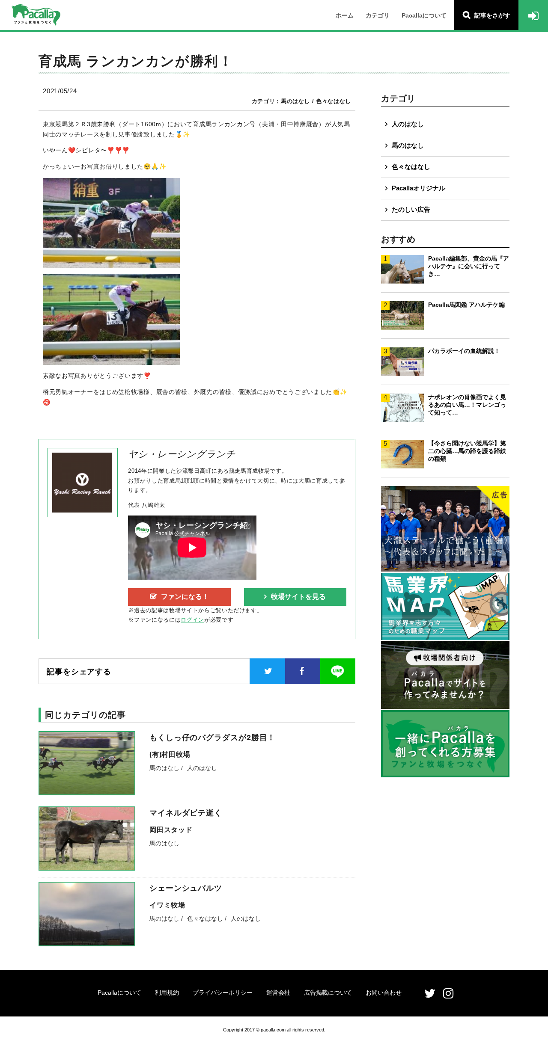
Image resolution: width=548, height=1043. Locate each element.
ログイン (192, 619)
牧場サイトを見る (298, 596)
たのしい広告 (411, 209)
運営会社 (278, 992)
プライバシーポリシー (223, 992)
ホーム (345, 15)
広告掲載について (328, 992)
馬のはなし (408, 145)
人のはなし (408, 123)
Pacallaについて (424, 15)
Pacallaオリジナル (418, 188)
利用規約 (167, 992)
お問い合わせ (384, 992)
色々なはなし (411, 166)
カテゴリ (378, 15)
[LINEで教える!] (337, 671)
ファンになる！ (185, 596)
